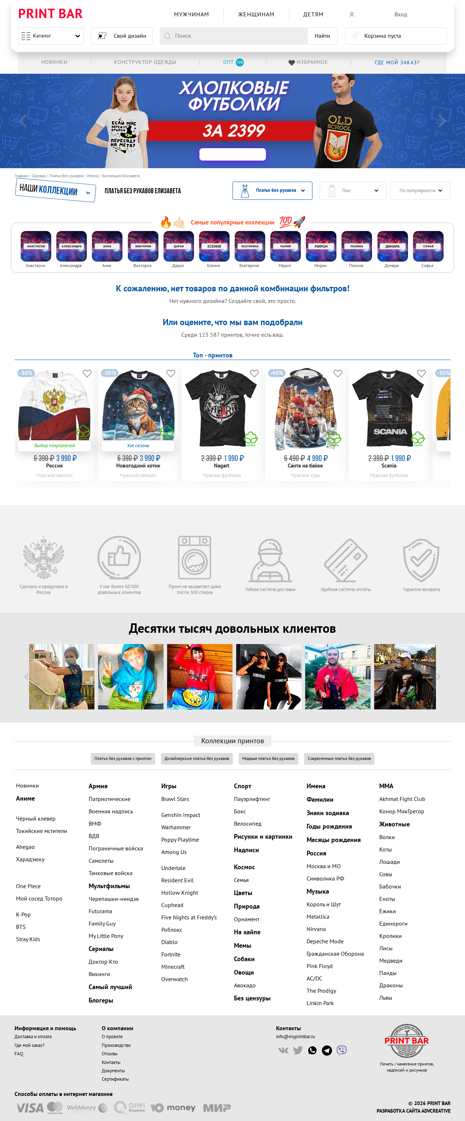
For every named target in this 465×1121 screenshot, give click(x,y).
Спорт (242, 786)
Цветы (243, 893)
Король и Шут (324, 904)
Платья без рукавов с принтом (122, 758)
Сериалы (101, 949)
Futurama (100, 911)
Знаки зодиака (328, 813)
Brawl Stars (175, 799)
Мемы (242, 946)
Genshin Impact (180, 815)
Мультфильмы (109, 886)
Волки (387, 837)
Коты (385, 849)
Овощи (244, 972)
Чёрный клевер (36, 819)
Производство (116, 1045)
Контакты (111, 1062)
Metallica (318, 917)
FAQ (19, 1053)
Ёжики (387, 911)
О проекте (112, 1036)
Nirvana (316, 929)
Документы (113, 1070)
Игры (169, 786)
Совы (385, 874)
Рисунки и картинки (263, 837)
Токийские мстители (41, 831)
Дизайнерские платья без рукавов (197, 758)
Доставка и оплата (33, 1036)
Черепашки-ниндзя (114, 899)
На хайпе (247, 932)
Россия (316, 853)
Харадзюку (30, 859)
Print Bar (50, 14)
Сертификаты (115, 1079)
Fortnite (171, 954)
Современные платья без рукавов (339, 758)
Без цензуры (252, 998)
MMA (386, 786)
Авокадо (245, 985)
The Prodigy (321, 991)
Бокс (240, 811)
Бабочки (390, 886)
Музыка (318, 891)
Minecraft (173, 967)
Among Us (174, 852)
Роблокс (171, 930)
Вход (401, 14)
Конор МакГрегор (401, 811)
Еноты (387, 899)
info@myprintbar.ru (295, 1036)
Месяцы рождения (334, 840)
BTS (21, 927)
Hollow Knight (179, 893)
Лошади (389, 862)
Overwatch (174, 979)
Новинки (27, 785)
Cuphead (172, 905)
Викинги (99, 974)
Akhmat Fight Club (402, 799)
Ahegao (25, 847)
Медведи (391, 961)
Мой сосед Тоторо (39, 898)
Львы (385, 998)
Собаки (244, 959)
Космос (244, 867)
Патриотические (109, 799)
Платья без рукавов (66, 176)
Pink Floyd (320, 966)
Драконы (391, 985)
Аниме (25, 798)
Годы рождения (329, 826)
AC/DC (314, 978)
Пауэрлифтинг (252, 799)
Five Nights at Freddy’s (189, 917)
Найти (322, 36)
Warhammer (176, 827)
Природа (247, 906)
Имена (92, 176)
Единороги (393, 923)
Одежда (38, 176)
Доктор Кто (103, 962)
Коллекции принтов (232, 741)
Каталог (42, 36)
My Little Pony (106, 936)
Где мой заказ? (30, 1045)
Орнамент (246, 919)
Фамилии (320, 800)
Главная (21, 176)
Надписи (246, 850)
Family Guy (102, 923)
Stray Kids (28, 939)
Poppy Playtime (180, 840)
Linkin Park (320, 1003)
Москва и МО (324, 866)
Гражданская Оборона (335, 954)
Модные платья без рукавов (268, 758)
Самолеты (101, 861)
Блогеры (101, 1000)
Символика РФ (325, 878)
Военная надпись (111, 811)
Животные (394, 824)
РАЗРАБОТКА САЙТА (398, 1111)
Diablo (169, 942)
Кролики (390, 936)
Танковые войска (111, 873)
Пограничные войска (116, 848)
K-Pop (23, 914)
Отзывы (110, 1053)
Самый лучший (110, 987)
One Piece (28, 886)
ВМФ (95, 824)
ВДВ (94, 836)
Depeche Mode (325, 941)
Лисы (386, 948)
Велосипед (248, 824)
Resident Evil (177, 880)
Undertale (173, 868)
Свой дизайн (130, 36)
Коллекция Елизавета (121, 176)
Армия (98, 786)
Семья (241, 880)
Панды (388, 973)
